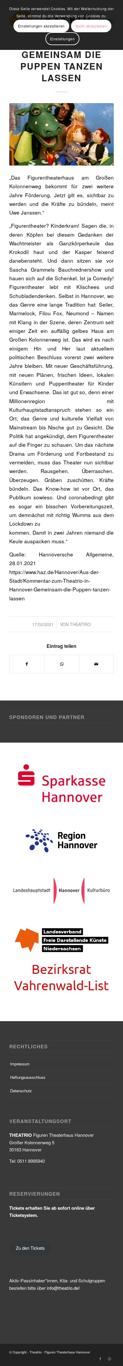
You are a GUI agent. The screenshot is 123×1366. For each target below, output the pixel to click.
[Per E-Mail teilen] (96, 664)
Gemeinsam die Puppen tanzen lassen (61, 66)
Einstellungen (62, 38)
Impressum (20, 1005)
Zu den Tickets (30, 1189)
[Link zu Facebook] (100, 1299)
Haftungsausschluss (27, 1018)
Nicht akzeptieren (91, 25)
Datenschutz (21, 1032)
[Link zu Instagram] (109, 1299)
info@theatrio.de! (63, 1229)
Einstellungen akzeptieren (41, 25)
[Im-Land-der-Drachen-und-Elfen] (61, 134)
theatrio (80, 624)
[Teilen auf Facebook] (27, 664)
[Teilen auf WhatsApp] (61, 664)
